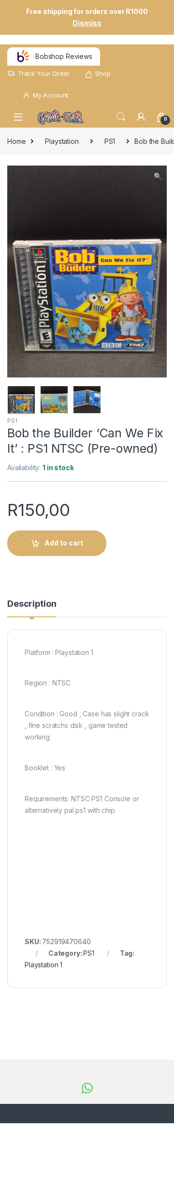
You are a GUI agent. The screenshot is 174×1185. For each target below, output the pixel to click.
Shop (102, 73)
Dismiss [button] (86, 23)
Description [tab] (31, 604)
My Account (50, 95)
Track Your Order (44, 73)
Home (16, 141)
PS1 (110, 141)
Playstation (61, 141)
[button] (158, 176)
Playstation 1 (43, 965)
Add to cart (63, 543)
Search (121, 117)
